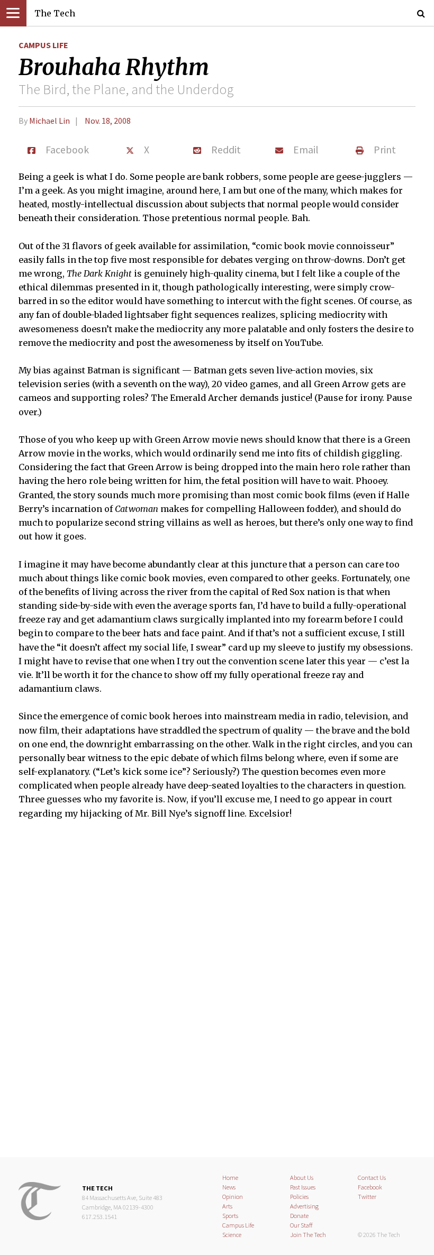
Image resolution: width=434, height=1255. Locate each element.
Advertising (304, 1206)
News (229, 1187)
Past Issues (302, 1187)
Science (231, 1235)
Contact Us (372, 1177)
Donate (299, 1216)
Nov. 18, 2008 (108, 120)
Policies (299, 1197)
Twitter (367, 1197)
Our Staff (301, 1225)
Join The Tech (308, 1235)
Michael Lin (49, 120)
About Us (301, 1177)
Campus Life (43, 45)
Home (230, 1177)
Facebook (370, 1187)
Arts (227, 1206)
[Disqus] (217, 995)
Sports (230, 1216)
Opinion (232, 1197)
